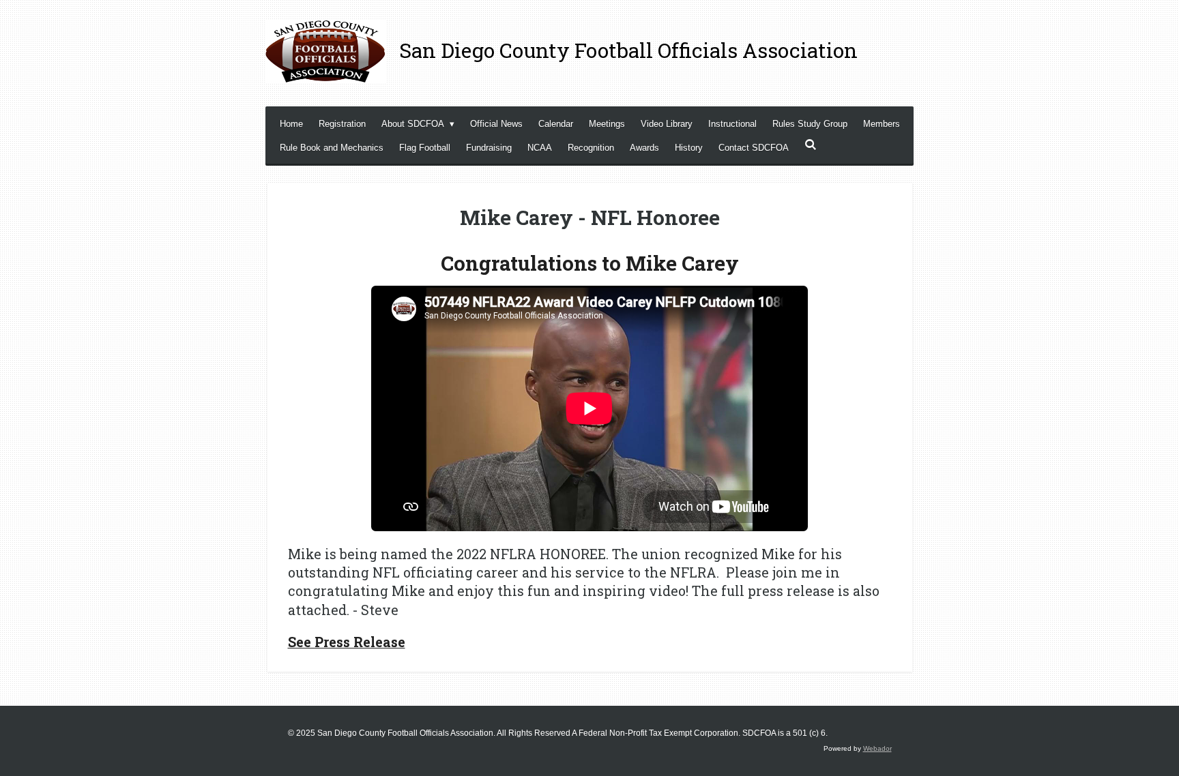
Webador (877, 748)
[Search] (811, 145)
